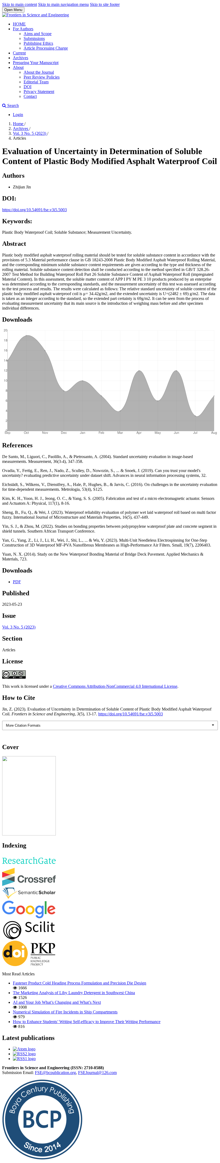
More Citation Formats (23, 725)
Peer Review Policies (42, 77)
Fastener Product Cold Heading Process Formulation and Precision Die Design (79, 983)
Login (18, 114)
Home (18, 123)
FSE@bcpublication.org (55, 1072)
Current (19, 53)
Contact (30, 96)
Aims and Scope (38, 33)
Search (12, 105)
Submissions (34, 38)
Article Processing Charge (46, 48)
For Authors (23, 29)
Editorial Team (36, 82)
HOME (19, 24)
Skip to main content (19, 4)
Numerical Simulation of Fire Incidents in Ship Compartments (65, 1012)
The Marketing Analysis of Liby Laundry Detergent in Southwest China (74, 992)
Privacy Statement (39, 91)
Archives (20, 57)
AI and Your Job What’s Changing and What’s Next (57, 1002)
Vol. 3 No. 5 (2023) (30, 133)
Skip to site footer (105, 4)
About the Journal (39, 72)
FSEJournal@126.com (97, 1072)
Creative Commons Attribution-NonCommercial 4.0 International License (115, 686)
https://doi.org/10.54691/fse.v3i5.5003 (34, 209)
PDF (17, 581)
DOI (27, 86)
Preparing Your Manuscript (35, 62)
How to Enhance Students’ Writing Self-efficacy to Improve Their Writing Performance (86, 1021)
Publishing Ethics (38, 43)
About (18, 67)
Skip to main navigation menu (63, 4)
